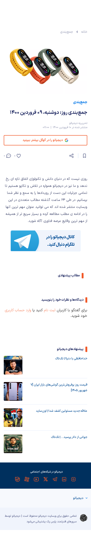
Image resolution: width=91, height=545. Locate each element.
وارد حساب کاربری (18, 310)
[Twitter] (45, 479)
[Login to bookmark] (84, 156)
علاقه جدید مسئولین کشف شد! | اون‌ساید (61, 411)
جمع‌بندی (66, 31)
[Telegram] (55, 479)
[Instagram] (73, 479)
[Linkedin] (64, 479)
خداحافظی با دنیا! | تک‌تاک (71, 358)
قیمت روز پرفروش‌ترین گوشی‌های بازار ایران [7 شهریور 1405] (59, 388)
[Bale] (17, 479)
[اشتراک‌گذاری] (71, 156)
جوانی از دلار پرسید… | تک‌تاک (69, 437)
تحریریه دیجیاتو (78, 123)
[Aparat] (27, 479)
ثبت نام (50, 310)
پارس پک (51, 522)
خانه (84, 31)
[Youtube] (36, 479)
